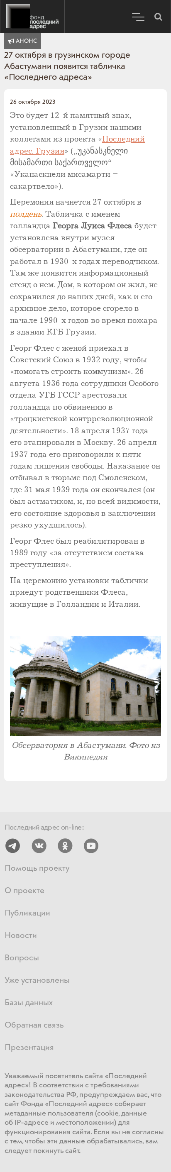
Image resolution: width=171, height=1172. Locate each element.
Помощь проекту (37, 868)
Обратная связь (34, 1025)
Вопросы (22, 958)
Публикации (27, 913)
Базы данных (29, 1003)
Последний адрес (32, 16)
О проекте (24, 891)
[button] (158, 16)
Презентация (29, 1048)
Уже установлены (37, 980)
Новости (21, 935)
